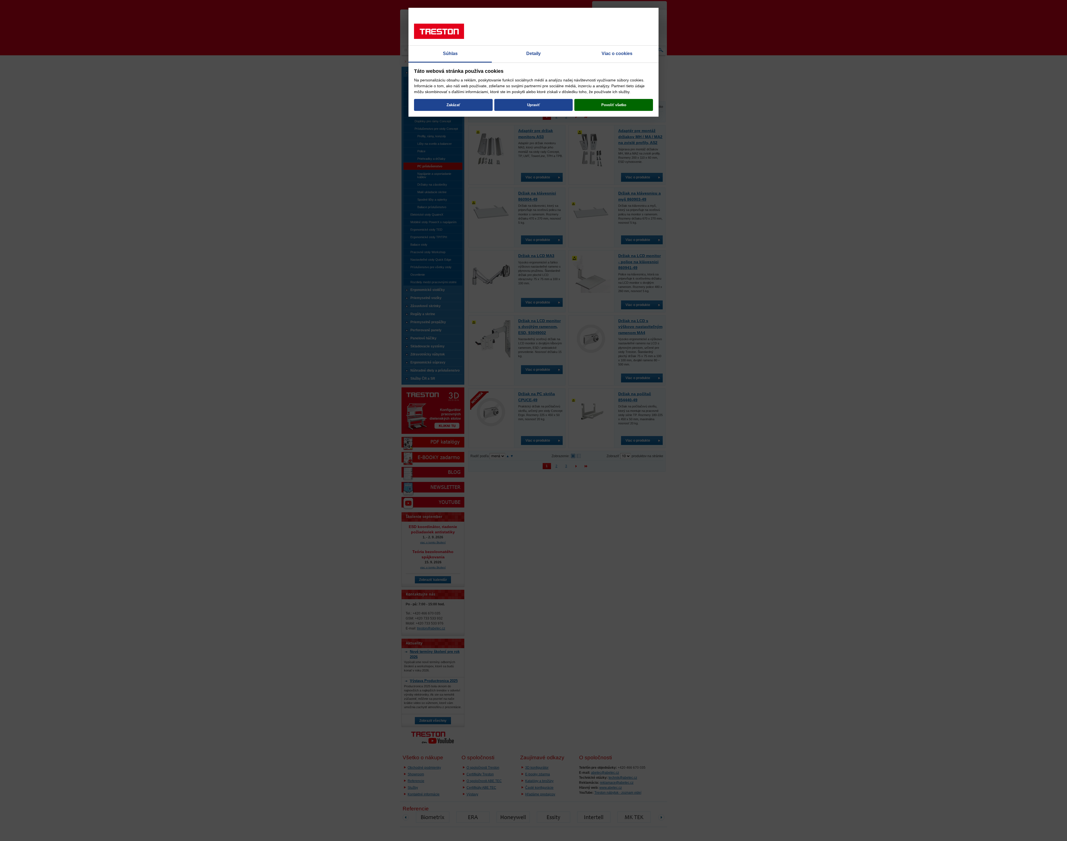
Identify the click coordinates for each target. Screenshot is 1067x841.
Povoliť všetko (613, 105)
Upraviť (533, 105)
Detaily (533, 53)
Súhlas (450, 53)
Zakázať (453, 105)
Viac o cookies (617, 53)
